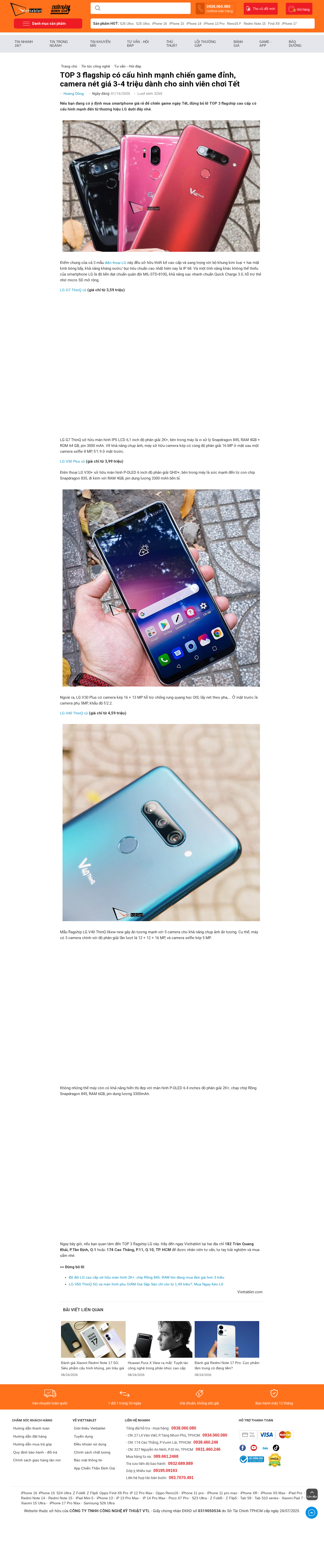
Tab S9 (245, 1498)
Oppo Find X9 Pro (113, 1493)
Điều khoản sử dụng (90, 1444)
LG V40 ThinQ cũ (74, 713)
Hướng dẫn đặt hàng (30, 1436)
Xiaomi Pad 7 (292, 1498)
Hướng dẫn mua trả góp (32, 1444)
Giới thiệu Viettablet (89, 1428)
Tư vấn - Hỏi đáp (138, 44)
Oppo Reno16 (167, 1493)
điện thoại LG (115, 263)
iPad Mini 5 (84, 1498)
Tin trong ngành (59, 44)
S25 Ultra (143, 24)
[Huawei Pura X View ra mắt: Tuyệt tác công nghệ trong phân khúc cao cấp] (160, 1339)
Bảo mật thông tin (88, 1460)
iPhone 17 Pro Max (65, 1503)
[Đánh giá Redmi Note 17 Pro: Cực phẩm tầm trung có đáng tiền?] (227, 1339)
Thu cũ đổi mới (264, 9)
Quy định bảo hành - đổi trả (35, 1452)
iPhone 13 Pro (214, 24)
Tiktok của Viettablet (277, 1447)
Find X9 (273, 24)
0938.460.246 (205, 1442)
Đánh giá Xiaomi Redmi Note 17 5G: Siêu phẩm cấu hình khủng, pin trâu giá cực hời (92, 1365)
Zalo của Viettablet (266, 1447)
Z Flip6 (92, 1493)
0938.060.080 (220, 8)
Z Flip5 (231, 1498)
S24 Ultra (63, 1493)
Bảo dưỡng (295, 44)
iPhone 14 (194, 24)
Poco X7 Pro (179, 1498)
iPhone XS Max (273, 1493)
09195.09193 (165, 1470)
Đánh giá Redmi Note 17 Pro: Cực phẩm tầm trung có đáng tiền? (227, 1365)
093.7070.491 (181, 1478)
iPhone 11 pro (192, 1493)
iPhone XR (248, 1493)
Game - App (265, 44)
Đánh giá (238, 44)
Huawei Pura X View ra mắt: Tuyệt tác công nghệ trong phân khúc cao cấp (158, 1365)
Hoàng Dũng (74, 94)
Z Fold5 (216, 1498)
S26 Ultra (126, 24)
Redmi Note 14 (33, 1498)
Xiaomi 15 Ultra (33, 1503)
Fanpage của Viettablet (244, 1447)
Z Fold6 (79, 1493)
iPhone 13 (105, 1498)
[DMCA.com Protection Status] (273, 1460)
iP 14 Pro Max (154, 1498)
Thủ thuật (171, 44)
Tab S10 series (266, 1498)
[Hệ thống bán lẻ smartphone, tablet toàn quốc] (27, 8)
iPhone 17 (289, 24)
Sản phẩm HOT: (106, 23)
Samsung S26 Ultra (99, 1503)
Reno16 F (234, 24)
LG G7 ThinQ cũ (73, 290)
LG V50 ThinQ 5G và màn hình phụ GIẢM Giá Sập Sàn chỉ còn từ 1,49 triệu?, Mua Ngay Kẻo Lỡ (146, 1284)
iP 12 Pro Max (141, 1493)
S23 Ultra (199, 1498)
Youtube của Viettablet (255, 1447)
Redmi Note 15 (255, 24)
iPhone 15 (176, 24)
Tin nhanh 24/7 (24, 44)
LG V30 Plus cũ (72, 461)
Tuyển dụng (83, 1436)
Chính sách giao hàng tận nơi (36, 1460)
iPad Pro (296, 1493)
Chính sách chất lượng (92, 1452)
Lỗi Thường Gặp (205, 44)
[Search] (97, 8)
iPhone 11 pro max (222, 1493)
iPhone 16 (159, 24)
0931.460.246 (208, 1449)
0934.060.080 (214, 1435)
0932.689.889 (180, 1463)
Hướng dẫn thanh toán (31, 1428)
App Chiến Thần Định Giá (94, 1468)
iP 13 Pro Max (127, 1498)
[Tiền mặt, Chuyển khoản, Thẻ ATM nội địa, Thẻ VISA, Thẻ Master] (266, 1434)
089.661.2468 (166, 1456)
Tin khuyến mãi (100, 44)
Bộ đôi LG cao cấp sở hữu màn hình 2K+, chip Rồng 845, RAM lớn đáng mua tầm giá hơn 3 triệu (146, 1277)
